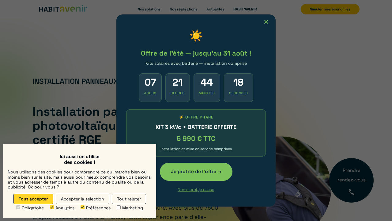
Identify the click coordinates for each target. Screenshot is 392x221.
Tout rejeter (129, 199)
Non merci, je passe (196, 189)
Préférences (98, 207)
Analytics (64, 207)
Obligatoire (33, 207)
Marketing (132, 207)
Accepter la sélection (82, 199)
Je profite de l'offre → (196, 171)
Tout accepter (33, 199)
